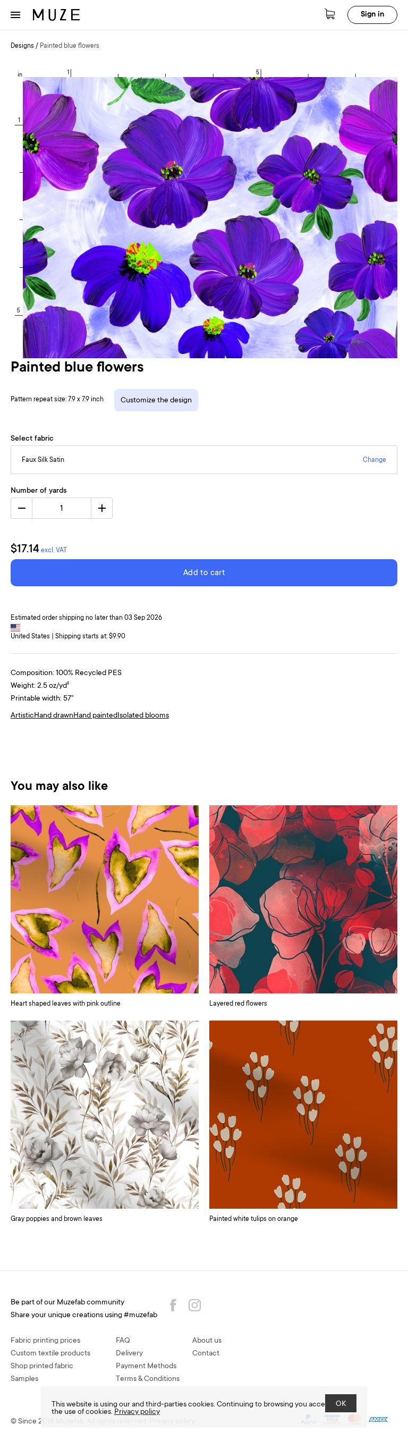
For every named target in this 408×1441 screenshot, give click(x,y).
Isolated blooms (143, 716)
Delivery (129, 1354)
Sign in (372, 15)
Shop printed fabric (42, 1366)
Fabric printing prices (45, 1341)
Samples (24, 1379)
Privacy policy (137, 1412)
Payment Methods (146, 1366)
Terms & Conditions (148, 1379)
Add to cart (204, 573)
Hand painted (95, 716)
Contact (205, 1354)
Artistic (22, 716)
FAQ (123, 1341)
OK (341, 1404)
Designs (22, 46)
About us (207, 1341)
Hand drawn (53, 716)
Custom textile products (50, 1354)
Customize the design (156, 401)
